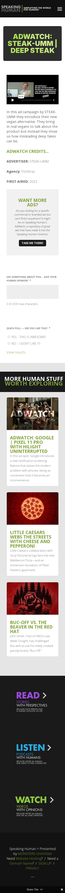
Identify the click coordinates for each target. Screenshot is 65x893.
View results (16, 352)
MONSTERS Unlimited (35, 853)
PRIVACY (32, 868)
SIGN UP (44, 863)
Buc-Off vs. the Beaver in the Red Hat (31, 626)
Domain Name (21, 863)
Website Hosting (28, 858)
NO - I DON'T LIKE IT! (25, 343)
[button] (60, 8)
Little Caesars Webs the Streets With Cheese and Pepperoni (30, 539)
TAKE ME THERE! (32, 243)
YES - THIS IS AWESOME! (28, 337)
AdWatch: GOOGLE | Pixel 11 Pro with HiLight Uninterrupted (32, 444)
